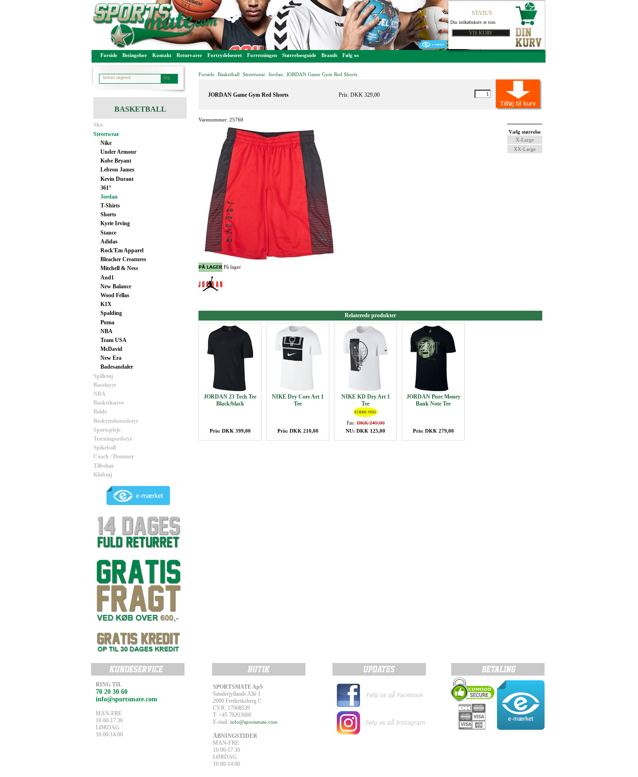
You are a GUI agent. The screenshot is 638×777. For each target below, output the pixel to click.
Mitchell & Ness (119, 268)
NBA (106, 331)
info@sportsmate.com (253, 722)
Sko (98, 124)
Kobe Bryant (115, 160)
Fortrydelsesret (224, 55)
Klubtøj (102, 474)
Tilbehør (103, 466)
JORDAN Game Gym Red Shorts (321, 74)
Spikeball (104, 447)
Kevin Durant (117, 179)
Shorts (108, 214)
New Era (110, 358)
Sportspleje (107, 430)
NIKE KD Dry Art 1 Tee (365, 400)
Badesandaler (116, 367)
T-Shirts (110, 205)
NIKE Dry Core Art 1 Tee (298, 400)
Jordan (109, 196)
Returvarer (189, 55)
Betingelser (134, 55)
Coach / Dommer (113, 456)
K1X (106, 304)
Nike (106, 143)
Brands (329, 55)
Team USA (113, 340)
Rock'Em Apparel (121, 250)
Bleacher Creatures (123, 259)
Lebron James (117, 169)
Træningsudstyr (112, 438)
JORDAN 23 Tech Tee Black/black (230, 400)
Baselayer (104, 385)
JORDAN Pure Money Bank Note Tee (433, 400)
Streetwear (106, 134)
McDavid (111, 349)
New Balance (115, 286)
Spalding (111, 313)
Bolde (100, 411)
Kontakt (161, 55)
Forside (108, 55)
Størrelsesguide (299, 55)
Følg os (350, 55)
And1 (107, 277)
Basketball (229, 74)
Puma (107, 322)
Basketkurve (108, 402)
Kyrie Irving (115, 223)
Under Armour (118, 152)
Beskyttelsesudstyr (115, 421)
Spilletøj (103, 376)
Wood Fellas (114, 295)
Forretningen (262, 55)
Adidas (109, 241)
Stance (108, 232)
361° (105, 188)
